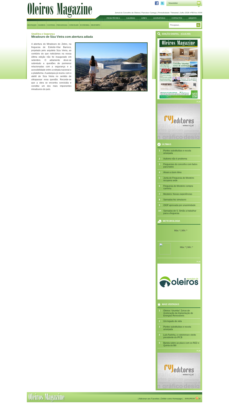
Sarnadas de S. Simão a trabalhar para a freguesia (179, 212)
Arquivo (192, 18)
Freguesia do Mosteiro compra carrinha (178, 187)
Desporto (95, 25)
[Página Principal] (60, 17)
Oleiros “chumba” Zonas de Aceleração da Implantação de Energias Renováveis (178, 313)
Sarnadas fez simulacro (174, 199)
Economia (84, 25)
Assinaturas (159, 18)
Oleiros (41, 25)
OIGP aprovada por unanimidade (179, 205)
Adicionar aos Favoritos (149, 399)
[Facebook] (156, 4)
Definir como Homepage (171, 399)
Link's (144, 18)
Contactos (177, 18)
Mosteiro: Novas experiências (177, 194)
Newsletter (173, 3)
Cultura (51, 25)
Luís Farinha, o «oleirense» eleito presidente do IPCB (179, 336)
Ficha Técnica (113, 18)
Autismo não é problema (175, 158)
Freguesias (62, 25)
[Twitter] (161, 4)
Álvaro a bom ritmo (172, 172)
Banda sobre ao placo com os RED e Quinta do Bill (181, 344)
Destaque (31, 25)
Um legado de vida (172, 321)
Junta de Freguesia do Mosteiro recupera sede (178, 179)
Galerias (130, 18)
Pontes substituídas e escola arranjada (177, 151)
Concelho (74, 25)
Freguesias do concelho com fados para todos (180, 165)
